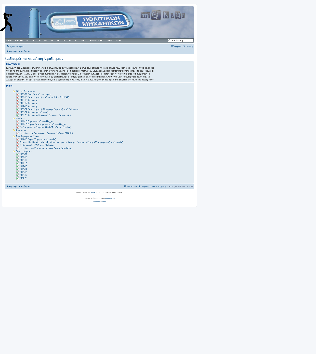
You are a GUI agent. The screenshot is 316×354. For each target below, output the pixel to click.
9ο (76, 40)
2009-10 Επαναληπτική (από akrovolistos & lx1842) (44, 97)
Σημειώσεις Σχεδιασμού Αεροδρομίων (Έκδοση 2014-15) (46, 133)
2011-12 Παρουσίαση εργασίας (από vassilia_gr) (42, 124)
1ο (27, 40)
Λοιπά (83, 40)
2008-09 (23, 154)
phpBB (93, 192)
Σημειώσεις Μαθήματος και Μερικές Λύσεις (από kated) (45, 148)
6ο (58, 40)
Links (109, 40)
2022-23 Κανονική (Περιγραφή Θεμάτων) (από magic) (45, 115)
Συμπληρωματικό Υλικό (27, 136)
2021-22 (23, 178)
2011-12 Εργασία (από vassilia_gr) (36, 121)
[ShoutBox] (11, 22)
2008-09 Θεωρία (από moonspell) (35, 94)
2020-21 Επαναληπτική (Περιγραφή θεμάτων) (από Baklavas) (48, 109)
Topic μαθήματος (24, 151)
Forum (118, 40)
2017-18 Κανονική (28, 106)
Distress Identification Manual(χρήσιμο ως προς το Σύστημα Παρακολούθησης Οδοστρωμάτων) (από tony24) (71, 142)
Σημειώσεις (21, 130)
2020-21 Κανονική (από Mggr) (33, 112)
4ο (45, 40)
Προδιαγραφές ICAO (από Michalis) (36, 145)
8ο (70, 40)
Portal (9, 40)
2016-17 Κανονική (28, 103)
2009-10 (23, 157)
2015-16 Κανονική (28, 100)
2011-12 (23, 163)
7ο (64, 40)
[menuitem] (15, 46)
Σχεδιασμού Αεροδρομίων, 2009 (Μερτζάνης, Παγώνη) (45, 127)
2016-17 (23, 175)
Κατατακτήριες (96, 40)
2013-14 (23, 169)
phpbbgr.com (110, 198)
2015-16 (23, 172)
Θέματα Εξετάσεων (25, 91)
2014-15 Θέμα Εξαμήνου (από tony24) (37, 139)
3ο (39, 40)
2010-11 (23, 160)
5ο (52, 40)
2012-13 (23, 166)
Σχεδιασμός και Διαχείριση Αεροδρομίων (34, 59)
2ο (33, 40)
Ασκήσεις (20, 118)
